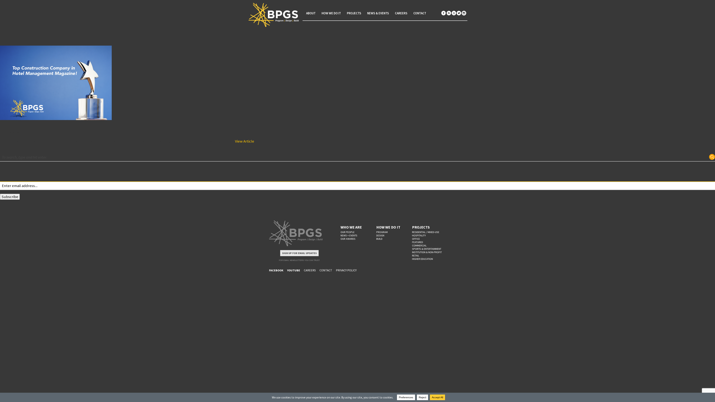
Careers (401, 13)
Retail (415, 255)
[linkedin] (448, 13)
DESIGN (380, 235)
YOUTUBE (293, 270)
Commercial (419, 245)
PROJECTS (421, 227)
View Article (244, 141)
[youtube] (453, 13)
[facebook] (443, 13)
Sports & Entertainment (426, 249)
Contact (419, 13)
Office (416, 238)
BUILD (379, 238)
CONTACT (326, 270)
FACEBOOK (276, 270)
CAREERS (310, 270)
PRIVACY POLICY (346, 270)
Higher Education (422, 259)
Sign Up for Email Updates (299, 253)
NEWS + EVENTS (349, 235)
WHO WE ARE (351, 227)
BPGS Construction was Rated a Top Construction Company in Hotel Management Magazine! (134, 125)
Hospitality (419, 235)
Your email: (9, 178)
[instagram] (463, 13)
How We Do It (331, 13)
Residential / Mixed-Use (425, 232)
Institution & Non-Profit (427, 252)
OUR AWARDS (348, 238)
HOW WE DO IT (388, 227)
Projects (354, 13)
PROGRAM (382, 232)
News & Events (378, 13)
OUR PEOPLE (348, 232)
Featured (417, 242)
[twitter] (458, 13)
